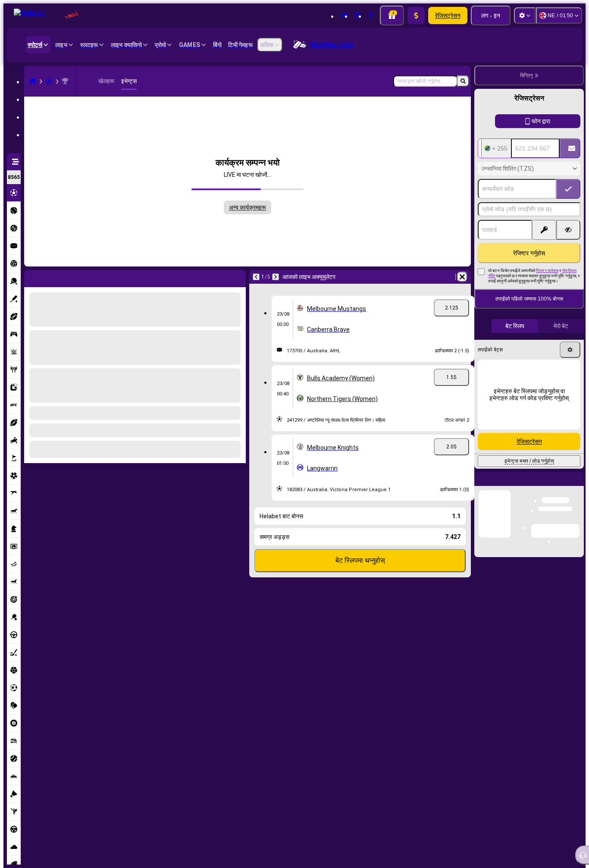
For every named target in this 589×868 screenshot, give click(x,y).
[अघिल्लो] (31, 276)
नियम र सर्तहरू (547, 270)
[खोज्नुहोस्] (463, 81)
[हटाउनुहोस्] (237, 277)
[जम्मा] (416, 15)
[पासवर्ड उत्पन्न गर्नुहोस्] (544, 230)
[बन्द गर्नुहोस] (577, 486)
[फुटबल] (49, 81)
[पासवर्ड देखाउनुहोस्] (568, 230)
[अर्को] (53, 276)
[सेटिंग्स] (525, 15)
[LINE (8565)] (33, 81)
